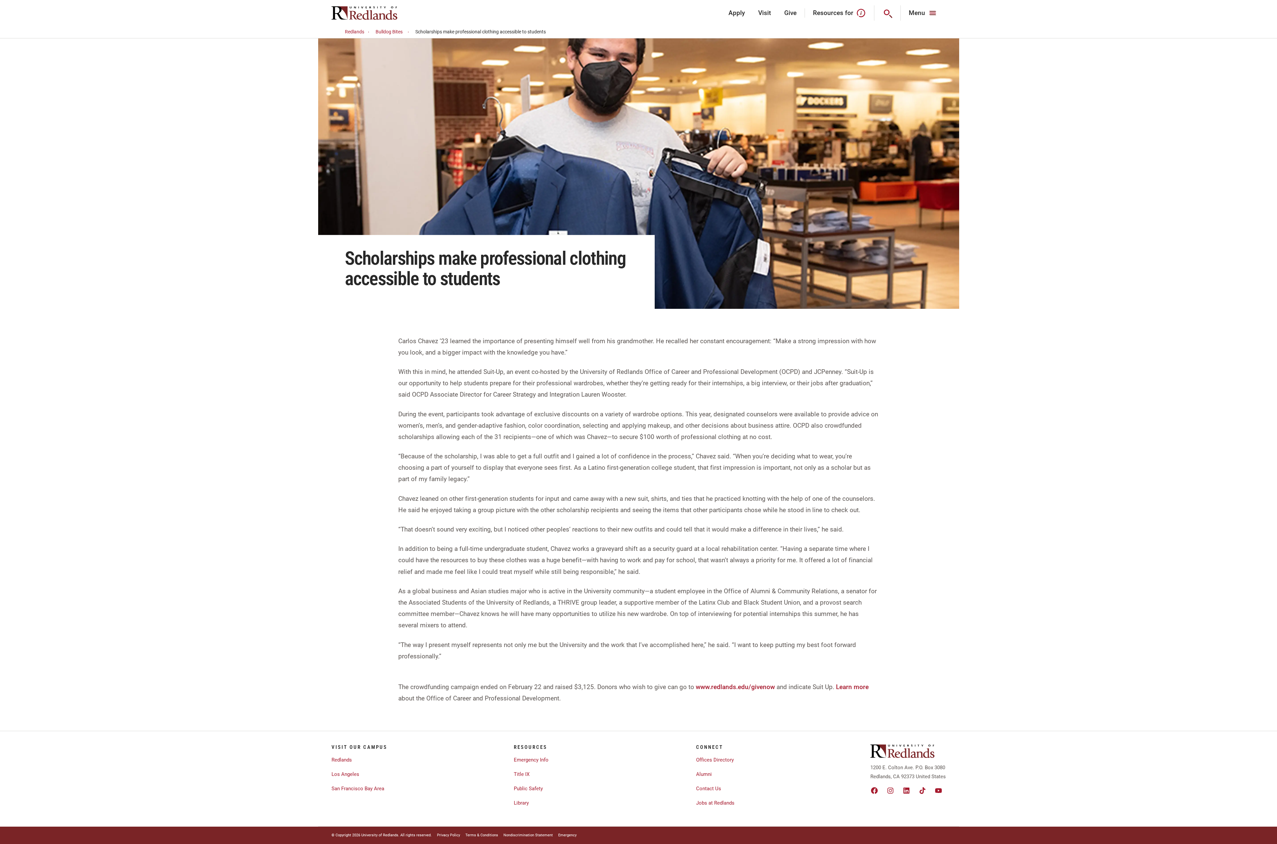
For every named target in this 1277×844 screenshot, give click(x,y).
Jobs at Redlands (715, 803)
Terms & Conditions (481, 835)
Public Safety (528, 789)
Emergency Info (531, 760)
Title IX (521, 774)
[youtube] (938, 791)
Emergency (567, 835)
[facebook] (874, 791)
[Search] (887, 13)
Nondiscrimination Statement (528, 835)
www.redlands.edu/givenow (735, 687)
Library (521, 803)
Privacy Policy (448, 835)
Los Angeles (345, 774)
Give (790, 13)
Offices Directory (715, 760)
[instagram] (890, 791)
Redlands (354, 31)
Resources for (833, 13)
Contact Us (708, 789)
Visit (764, 13)
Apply (736, 13)
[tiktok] (922, 791)
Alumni (704, 774)
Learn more (852, 687)
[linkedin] (906, 791)
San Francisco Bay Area (358, 789)
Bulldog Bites (389, 31)
